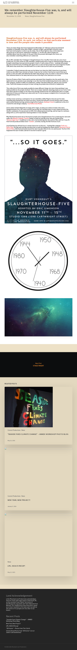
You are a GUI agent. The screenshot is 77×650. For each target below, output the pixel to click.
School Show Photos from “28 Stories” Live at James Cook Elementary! (20, 631)
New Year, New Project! (13, 623)
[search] (69, 2)
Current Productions (14, 430)
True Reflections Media (34, 103)
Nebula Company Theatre (21, 118)
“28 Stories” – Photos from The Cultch (18, 628)
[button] (73, 2)
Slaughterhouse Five (37, 16)
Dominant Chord (49, 102)
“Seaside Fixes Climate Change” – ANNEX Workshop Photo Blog (19, 620)
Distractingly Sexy (13, 120)
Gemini (31, 121)
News (27, 16)
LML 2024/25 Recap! (12, 626)
